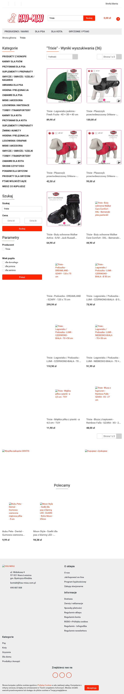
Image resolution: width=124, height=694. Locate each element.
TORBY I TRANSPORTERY (16, 110)
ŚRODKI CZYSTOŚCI (13, 166)
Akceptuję (91, 688)
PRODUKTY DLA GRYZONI (16, 176)
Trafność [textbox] (52, 57)
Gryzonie (6, 652)
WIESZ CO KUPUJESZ (13, 186)
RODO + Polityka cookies (76, 621)
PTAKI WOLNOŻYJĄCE (14, 181)
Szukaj (22, 228)
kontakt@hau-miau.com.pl (23, 583)
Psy (4, 643)
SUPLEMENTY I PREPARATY (17, 71)
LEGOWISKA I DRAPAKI (14, 140)
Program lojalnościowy (75, 582)
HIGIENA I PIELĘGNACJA (15, 90)
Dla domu (6, 657)
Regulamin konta (72, 617)
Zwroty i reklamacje (73, 603)
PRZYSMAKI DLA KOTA (14, 120)
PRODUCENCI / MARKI (17, 31)
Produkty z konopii (11, 661)
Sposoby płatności (73, 608)
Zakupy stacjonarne (73, 586)
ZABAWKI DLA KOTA (13, 161)
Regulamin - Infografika (75, 626)
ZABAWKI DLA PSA (12, 95)
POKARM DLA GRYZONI (15, 171)
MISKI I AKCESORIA (12, 100)
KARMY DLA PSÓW (12, 61)
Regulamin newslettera (75, 630)
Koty (4, 647)
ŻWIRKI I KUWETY (12, 130)
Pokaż (22, 277)
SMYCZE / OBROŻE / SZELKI (17, 151)
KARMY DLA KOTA (12, 115)
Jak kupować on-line (74, 577)
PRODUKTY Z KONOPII (14, 56)
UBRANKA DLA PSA (13, 85)
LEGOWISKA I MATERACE (16, 105)
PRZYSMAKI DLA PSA (14, 66)
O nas (67, 572)
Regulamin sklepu (73, 612)
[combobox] (62, 56)
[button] (69, 566)
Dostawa (68, 599)
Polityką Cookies (44, 685)
